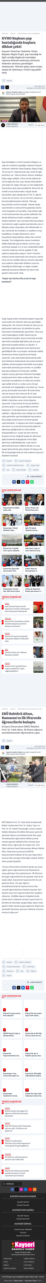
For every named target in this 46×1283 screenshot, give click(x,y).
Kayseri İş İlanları (23, 1236)
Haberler (5, 33)
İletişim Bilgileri (29, 1268)
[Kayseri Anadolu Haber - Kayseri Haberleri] (23, 1246)
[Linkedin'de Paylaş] (23, 482)
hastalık (36, 470)
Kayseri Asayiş (23, 1216)
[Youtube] (30, 1189)
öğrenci (33, 971)
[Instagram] (21, 1189)
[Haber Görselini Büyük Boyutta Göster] (23, 109)
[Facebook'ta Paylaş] (2, 87)
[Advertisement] (23, 16)
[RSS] (34, 1189)
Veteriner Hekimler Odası (15, 465)
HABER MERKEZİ (12, 125)
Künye (6, 1262)
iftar (22, 971)
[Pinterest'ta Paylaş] (27, 482)
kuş (8, 470)
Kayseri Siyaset (23, 1205)
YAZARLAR (10, 1184)
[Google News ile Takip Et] (39, 125)
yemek (9, 975)
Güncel (12, 33)
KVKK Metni (28, 1265)
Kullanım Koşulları (10, 1268)
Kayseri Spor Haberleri (23, 1229)
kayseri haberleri (25, 461)
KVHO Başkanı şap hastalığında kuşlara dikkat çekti (29, 34)
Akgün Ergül (35, 465)
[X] (17, 1189)
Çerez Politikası (29, 1262)
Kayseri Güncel (23, 1202)
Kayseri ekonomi (23, 1219)
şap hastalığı (21, 470)
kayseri (9, 81)
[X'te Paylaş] (7, 87)
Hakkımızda (8, 1258)
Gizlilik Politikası (29, 1258)
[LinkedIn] (25, 1189)
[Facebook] (12, 1189)
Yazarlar (23, 1232)
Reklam (6, 1265)
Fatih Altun (31, 967)
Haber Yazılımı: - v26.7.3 (23, 1281)
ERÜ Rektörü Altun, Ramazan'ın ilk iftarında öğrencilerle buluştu (29, 709)
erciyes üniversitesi (13, 967)
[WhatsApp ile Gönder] (32, 482)
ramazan (10, 971)
